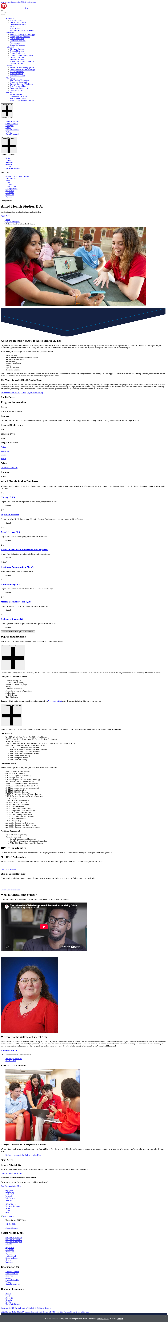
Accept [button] (120, 1318)
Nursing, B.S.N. (8, 497)
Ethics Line (85, 1312)
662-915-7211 (10, 1224)
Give (27, 8)
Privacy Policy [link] (103, 1318)
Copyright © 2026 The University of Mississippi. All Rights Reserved (26, 1308)
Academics (9, 18)
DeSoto (8, 158)
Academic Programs (12, 222)
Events (7, 182)
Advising (39, 393)
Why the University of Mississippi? (22, 35)
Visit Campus (15, 43)
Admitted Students (12, 122)
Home (7, 220)
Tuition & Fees (16, 1173)
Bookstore (9, 1262)
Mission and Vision (17, 90)
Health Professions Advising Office (13, 393)
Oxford (3, 447)
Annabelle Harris (9, 1050)
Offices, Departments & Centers (17, 176)
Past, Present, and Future (19, 86)
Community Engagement (19, 88)
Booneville (9, 162)
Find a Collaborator (17, 72)
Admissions (9, 33)
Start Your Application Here (11, 1186)
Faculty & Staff (11, 178)
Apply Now (5, 216)
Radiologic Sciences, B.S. (12, 619)
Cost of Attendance (17, 39)
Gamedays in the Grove (18, 96)
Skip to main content (28, 2)
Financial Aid (6, 1173)
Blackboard (9, 195)
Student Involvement (17, 53)
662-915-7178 (10, 1061)
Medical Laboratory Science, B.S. (16, 602)
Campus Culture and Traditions (21, 84)
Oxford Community (12, 134)
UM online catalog (55, 701)
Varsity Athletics (16, 94)
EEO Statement (65, 1312)
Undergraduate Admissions (20, 37)
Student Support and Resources (21, 55)
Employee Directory (12, 1206)
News (7, 180)
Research (8, 65)
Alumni (8, 128)
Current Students (11, 124)
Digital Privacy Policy (9, 1312)
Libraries (8, 184)
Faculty (12, 26)
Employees (9, 126)
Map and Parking (11, 1228)
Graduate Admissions (17, 41)
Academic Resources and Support (22, 30)
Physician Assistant (10, 514)
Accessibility (75, 1312)
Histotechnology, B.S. (11, 584)
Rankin (8, 166)
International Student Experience (22, 61)
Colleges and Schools (18, 22)
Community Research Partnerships (22, 70)
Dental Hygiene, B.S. (10, 532)
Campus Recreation (17, 57)
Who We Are (10, 78)
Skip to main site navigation (11, 2)
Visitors (8, 132)
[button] (2, 10)
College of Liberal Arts (9, 468)
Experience (9, 193)
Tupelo (8, 160)
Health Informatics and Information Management (24, 549)
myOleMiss (9, 191)
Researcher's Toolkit (17, 76)
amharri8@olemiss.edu (13, 1059)
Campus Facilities (16, 63)
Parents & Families (12, 130)
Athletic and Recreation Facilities (22, 100)
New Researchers (16, 74)
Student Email (10, 187)
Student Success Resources (10, 890)
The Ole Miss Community (19, 80)
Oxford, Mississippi (17, 51)
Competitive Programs (18, 24)
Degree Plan (31, 393)
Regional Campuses (17, 59)
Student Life (9, 47)
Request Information (17, 45)
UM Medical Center (12, 168)
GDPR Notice (54, 1312)
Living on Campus (17, 49)
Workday (8, 197)
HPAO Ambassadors (8, 869)
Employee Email (11, 189)
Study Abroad (15, 28)
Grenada (8, 164)
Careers (8, 1260)
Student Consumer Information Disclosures (32, 1312)
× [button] (166, 1316)
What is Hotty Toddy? (18, 98)
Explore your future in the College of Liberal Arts (23, 1155)
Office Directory (11, 1204)
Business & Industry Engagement (22, 68)
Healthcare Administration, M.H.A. (17, 567)
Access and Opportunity (19, 82)
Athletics (8, 92)
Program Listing (16, 20)
